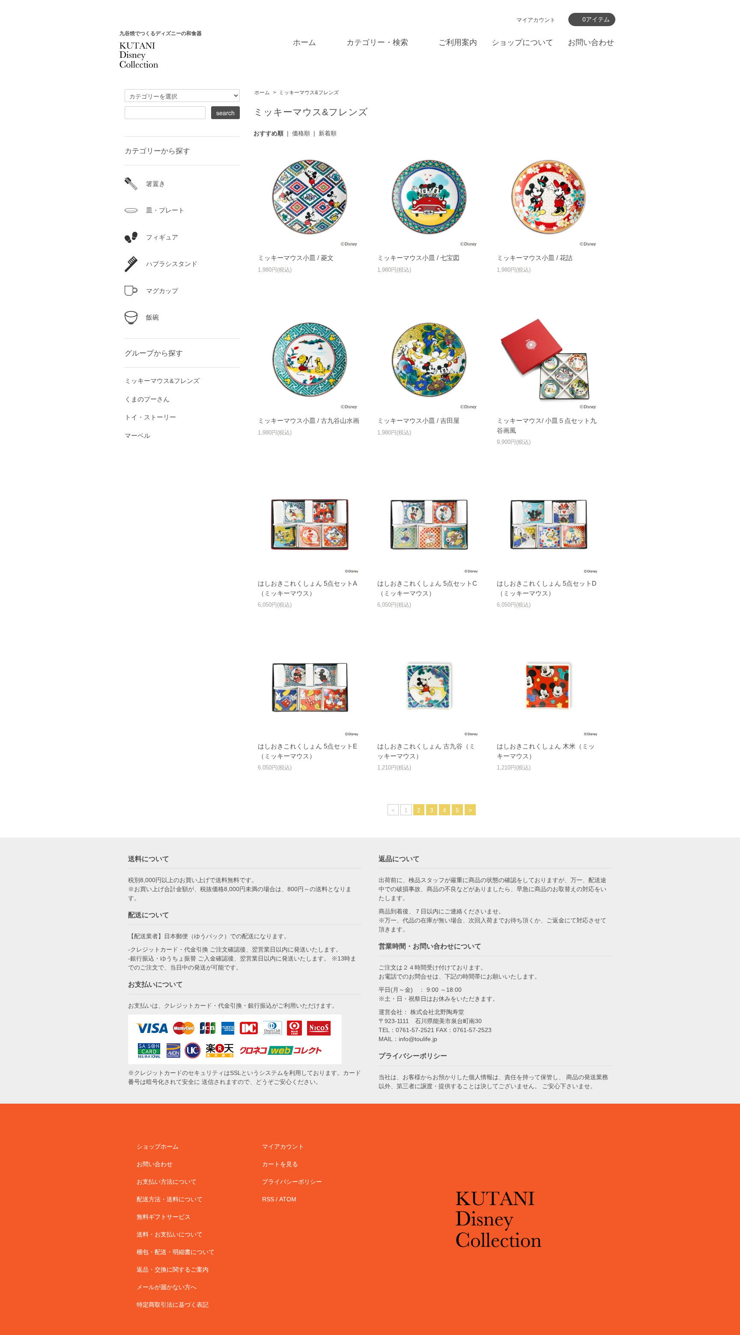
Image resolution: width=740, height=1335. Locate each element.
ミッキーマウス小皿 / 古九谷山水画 (308, 420)
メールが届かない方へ (167, 1287)
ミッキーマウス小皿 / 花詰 (535, 257)
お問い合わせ (591, 42)
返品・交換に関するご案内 (173, 1269)
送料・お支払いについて (170, 1234)
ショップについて (522, 42)
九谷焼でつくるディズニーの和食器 (160, 33)
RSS (268, 1199)
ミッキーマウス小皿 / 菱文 (296, 257)
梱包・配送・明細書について (176, 1251)
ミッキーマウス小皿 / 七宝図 (418, 257)
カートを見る (280, 1164)
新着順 (328, 133)
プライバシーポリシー (292, 1181)
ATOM (287, 1199)
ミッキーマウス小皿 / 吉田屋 (418, 420)
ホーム (304, 42)
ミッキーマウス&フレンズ (309, 93)
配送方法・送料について (170, 1199)
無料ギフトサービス (164, 1216)
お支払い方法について (167, 1181)
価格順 (301, 133)
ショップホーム (158, 1146)
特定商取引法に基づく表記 (173, 1304)
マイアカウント (535, 20)
